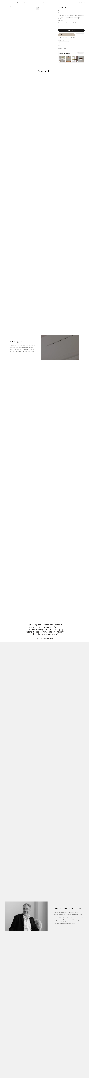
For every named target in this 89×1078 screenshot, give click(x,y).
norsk (71, 2)
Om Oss (10, 2)
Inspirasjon (31, 2)
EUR (67, 2)
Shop (5, 2)
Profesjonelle (24, 2)
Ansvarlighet (17, 2)
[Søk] (84, 2)
